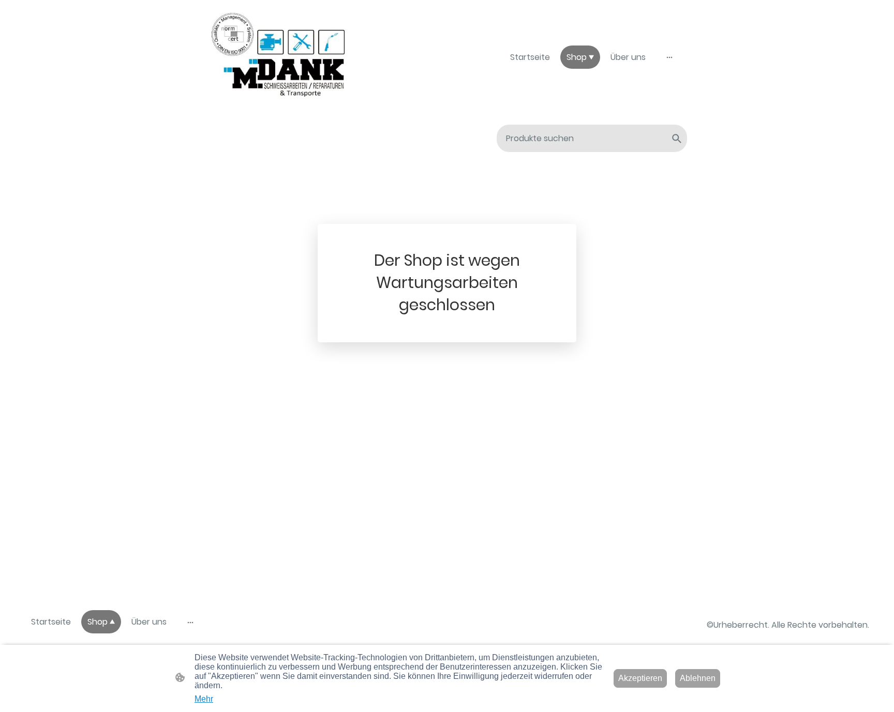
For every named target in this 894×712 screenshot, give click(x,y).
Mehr (204, 698)
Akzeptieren (640, 678)
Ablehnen (698, 678)
